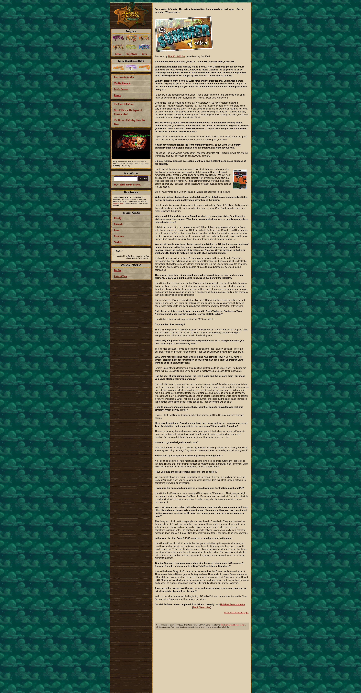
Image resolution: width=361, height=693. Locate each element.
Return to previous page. (236, 612)
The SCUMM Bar (176, 56)
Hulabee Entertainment (232, 604)
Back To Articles (201, 607)
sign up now (118, 203)
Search (143, 178)
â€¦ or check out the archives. (127, 185)
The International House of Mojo (233, 625)
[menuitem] (118, 38)
